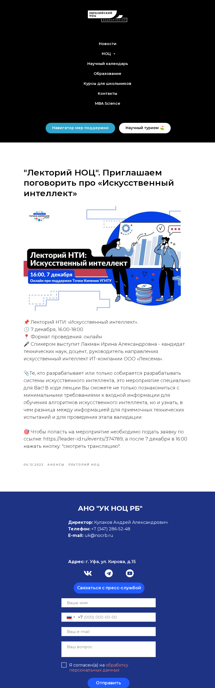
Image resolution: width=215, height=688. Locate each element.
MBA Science (107, 103)
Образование (107, 73)
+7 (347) (100, 528)
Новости (107, 43)
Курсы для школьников (107, 83)
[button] (109, 587)
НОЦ (107, 53)
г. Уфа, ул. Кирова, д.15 (102, 561)
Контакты (107, 93)
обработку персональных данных (98, 668)
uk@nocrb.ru (99, 535)
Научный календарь (107, 63)
